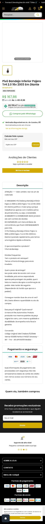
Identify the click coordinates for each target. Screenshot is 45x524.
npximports (7, 88)
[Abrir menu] (3, 8)
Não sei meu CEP (11, 139)
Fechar (22, 518)
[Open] (6, 518)
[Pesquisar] (37, 15)
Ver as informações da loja (16, 128)
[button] (40, 8)
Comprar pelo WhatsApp (24, 113)
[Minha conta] (30, 8)
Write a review (23, 170)
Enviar (22, 425)
